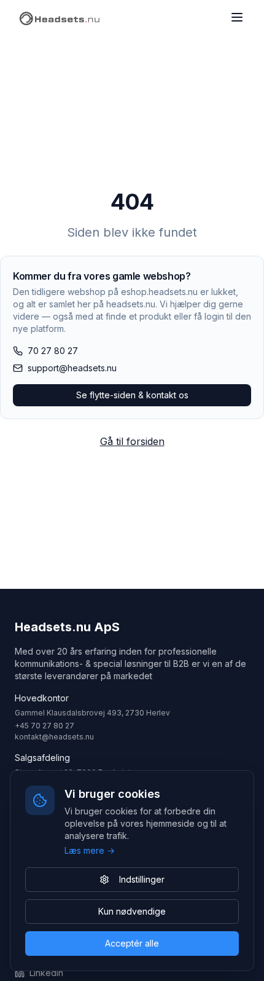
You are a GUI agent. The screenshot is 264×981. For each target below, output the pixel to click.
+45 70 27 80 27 (44, 725)
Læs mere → (89, 850)
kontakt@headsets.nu (54, 736)
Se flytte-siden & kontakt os (132, 395)
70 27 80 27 (53, 350)
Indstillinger (142, 879)
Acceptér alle (132, 943)
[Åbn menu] (237, 17)
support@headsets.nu (72, 368)
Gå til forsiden (132, 441)
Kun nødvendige (132, 911)
